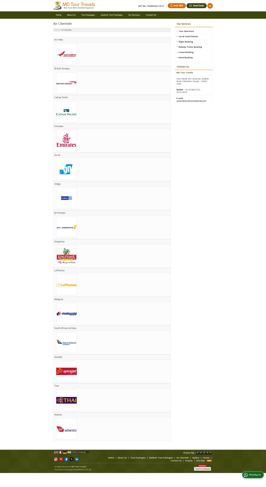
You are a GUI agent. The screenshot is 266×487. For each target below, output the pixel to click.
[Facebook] (66, 459)
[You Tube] (61, 459)
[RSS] (209, 460)
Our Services (134, 15)
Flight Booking (186, 41)
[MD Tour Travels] (74, 5)
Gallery (195, 457)
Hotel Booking (186, 57)
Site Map (200, 460)
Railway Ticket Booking (190, 47)
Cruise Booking (186, 52)
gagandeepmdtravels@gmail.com (191, 100)
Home (59, 15)
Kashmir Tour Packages (112, 15)
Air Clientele (183, 457)
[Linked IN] (77, 459)
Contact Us (151, 15)
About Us (71, 15)
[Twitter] (71, 459)
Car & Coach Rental (188, 36)
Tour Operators (186, 31)
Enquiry (189, 460)
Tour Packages (88, 15)
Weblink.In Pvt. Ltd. (84, 469)
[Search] (210, 6)
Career (206, 457)
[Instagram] (55, 459)
